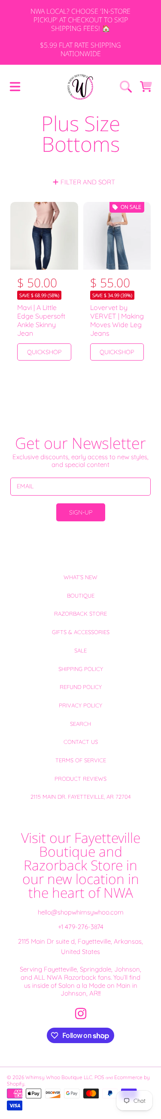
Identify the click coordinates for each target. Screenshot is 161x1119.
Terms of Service (80, 760)
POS (99, 1077)
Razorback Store (80, 613)
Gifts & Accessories (80, 632)
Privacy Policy (80, 705)
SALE (80, 650)
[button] (15, 86)
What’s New (80, 577)
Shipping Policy (80, 668)
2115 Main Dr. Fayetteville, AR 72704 (80, 796)
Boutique (80, 595)
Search (80, 723)
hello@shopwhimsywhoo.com (81, 912)
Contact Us (81, 741)
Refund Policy (81, 686)
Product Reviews (80, 778)
